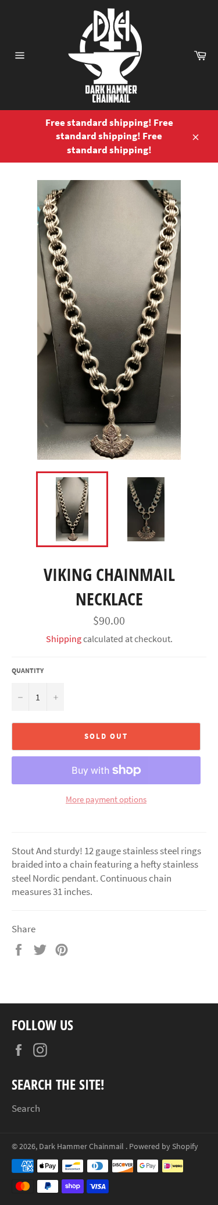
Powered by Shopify (163, 1146)
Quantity (28, 670)
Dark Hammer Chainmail (82, 1146)
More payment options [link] (106, 799)
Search (26, 1108)
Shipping (63, 638)
